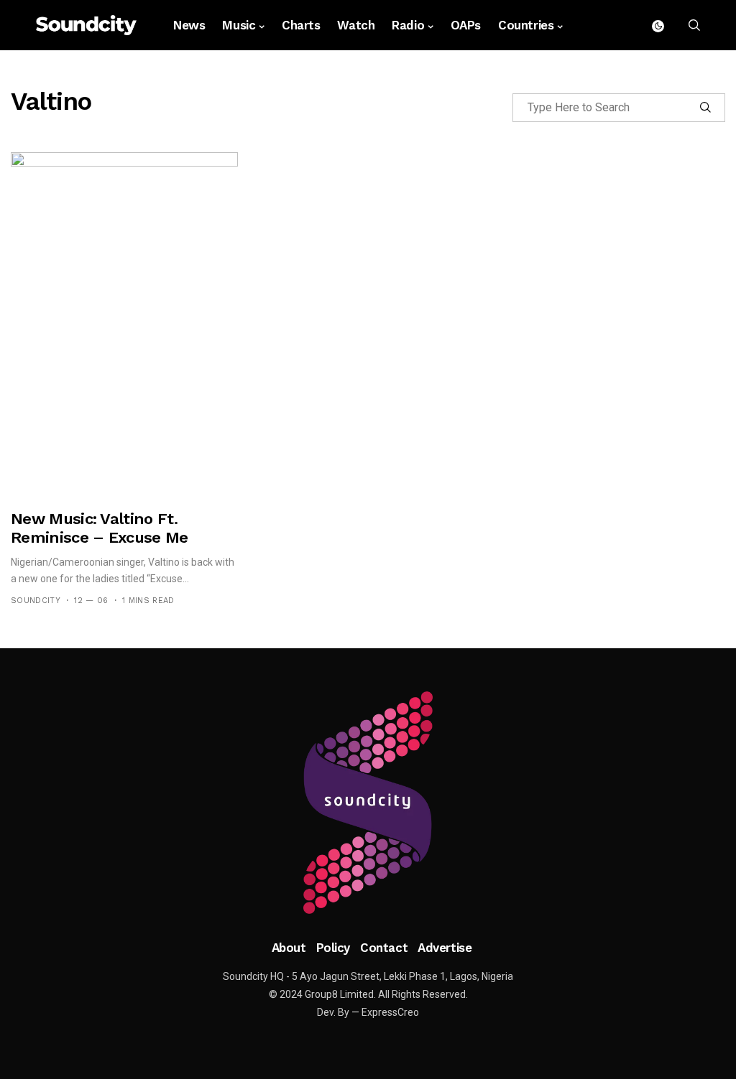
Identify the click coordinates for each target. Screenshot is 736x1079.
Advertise (445, 947)
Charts (301, 25)
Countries (525, 25)
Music (238, 25)
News (189, 25)
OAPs (466, 25)
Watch (355, 25)
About (289, 947)
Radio (408, 25)
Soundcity (35, 600)
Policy (333, 947)
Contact (384, 947)
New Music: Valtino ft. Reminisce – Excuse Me (99, 528)
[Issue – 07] (368, 802)
